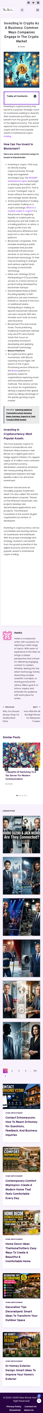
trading (7, 136)
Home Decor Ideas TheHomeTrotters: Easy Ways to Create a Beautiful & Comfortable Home (21, 1252)
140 (35, 1070)
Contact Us (30, 1406)
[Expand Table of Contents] (35, 96)
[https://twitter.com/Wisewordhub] (33, 3)
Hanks (18, 633)
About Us (29, 1410)
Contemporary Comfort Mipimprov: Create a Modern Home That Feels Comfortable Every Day (21, 1189)
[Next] (36, 768)
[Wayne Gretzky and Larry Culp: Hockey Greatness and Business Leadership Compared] (21, 958)
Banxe (15, 370)
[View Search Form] (22, 10)
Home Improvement (14, 1113)
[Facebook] (28, 3)
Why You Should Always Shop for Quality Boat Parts (11, 714)
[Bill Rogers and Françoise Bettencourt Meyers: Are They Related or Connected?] (21, 1041)
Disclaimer (15, 1410)
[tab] (17, 795)
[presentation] (21, 755)
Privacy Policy (14, 1406)
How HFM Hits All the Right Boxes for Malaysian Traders (32, 714)
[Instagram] (38, 3)
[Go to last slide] (6, 768)
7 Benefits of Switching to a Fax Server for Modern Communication (21, 776)
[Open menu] (37, 10)
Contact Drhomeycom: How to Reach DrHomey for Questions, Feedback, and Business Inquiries (21, 1126)
